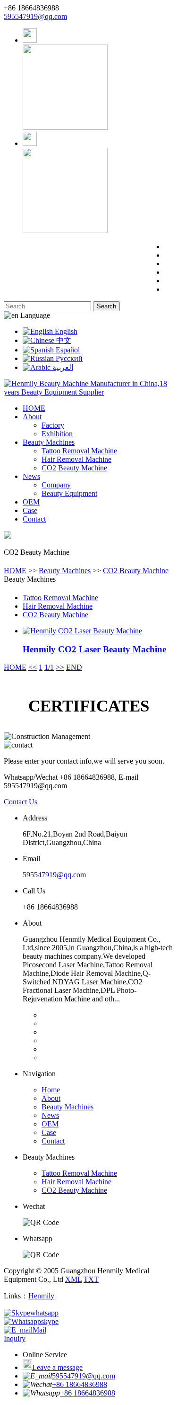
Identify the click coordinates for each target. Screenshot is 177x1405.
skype (50, 1321)
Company (56, 485)
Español (67, 350)
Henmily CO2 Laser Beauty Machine (94, 649)
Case (30, 510)
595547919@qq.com (35, 16)
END (74, 667)
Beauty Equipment (69, 493)
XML (73, 1279)
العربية (62, 367)
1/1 (49, 667)
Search (106, 306)
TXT (91, 1279)
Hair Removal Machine (76, 459)
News (31, 476)
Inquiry (14, 1338)
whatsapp (44, 1313)
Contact (34, 519)
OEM (31, 502)
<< (32, 667)
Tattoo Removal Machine (79, 451)
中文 (62, 340)
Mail (39, 1330)
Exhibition (57, 434)
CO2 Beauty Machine (74, 468)
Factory (53, 425)
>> (60, 667)
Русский (68, 358)
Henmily (41, 1296)
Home (51, 1090)
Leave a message (57, 1367)
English (65, 331)
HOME (34, 408)
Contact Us (20, 802)
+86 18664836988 (79, 1384)
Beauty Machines (49, 442)
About (32, 417)
